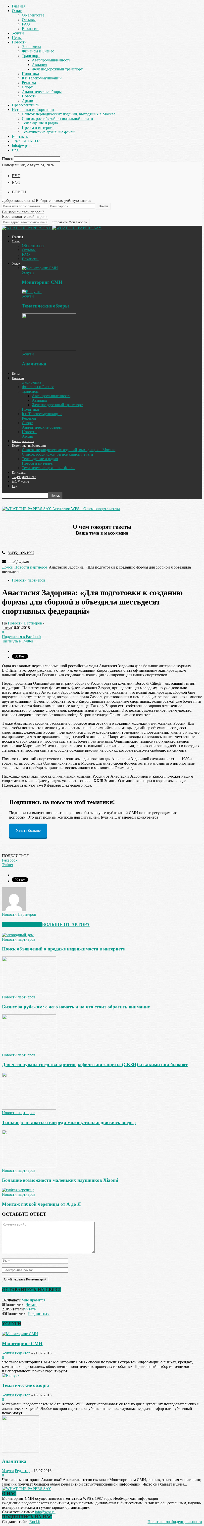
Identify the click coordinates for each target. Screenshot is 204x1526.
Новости (19, 42)
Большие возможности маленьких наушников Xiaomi (60, 1180)
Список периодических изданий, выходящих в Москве (68, 114)
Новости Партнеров (25, 623)
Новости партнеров (28, 580)
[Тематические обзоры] (32, 292)
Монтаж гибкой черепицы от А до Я (41, 1204)
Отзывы (29, 19)
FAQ (26, 24)
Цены (17, 37)
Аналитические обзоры (42, 91)
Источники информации (33, 109)
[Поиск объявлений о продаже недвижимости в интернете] (18, 935)
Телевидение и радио (40, 123)
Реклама (29, 82)
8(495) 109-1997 (21, 553)
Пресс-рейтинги (26, 105)
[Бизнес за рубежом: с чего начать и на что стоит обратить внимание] (29, 992)
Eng (15, 150)
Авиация (39, 64)
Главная (18, 6)
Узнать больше (28, 830)
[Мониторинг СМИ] (40, 268)
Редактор (22, 1353)
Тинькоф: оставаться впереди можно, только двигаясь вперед (69, 1122)
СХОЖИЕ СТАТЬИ (22, 924)
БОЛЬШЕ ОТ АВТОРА (66, 924)
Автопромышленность (51, 60)
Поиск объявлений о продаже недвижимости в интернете (63, 948)
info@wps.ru (22, 145)
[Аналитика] (49, 349)
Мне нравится (33, 1300)
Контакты (20, 136)
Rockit (34, 1522)
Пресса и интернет (38, 127)
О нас (17, 10)
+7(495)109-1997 (26, 141)
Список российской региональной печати (57, 118)
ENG (16, 182)
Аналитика (34, 363)
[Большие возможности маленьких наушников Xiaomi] (29, 1166)
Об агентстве (33, 15)
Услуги (18, 33)
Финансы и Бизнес (38, 51)
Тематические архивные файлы (48, 132)
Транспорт (31, 55)
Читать (31, 1304)
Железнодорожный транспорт (57, 69)
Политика (30, 73)
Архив (27, 100)
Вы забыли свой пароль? (23, 212)
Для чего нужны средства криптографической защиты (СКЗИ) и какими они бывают (95, 1064)
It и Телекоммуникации (42, 78)
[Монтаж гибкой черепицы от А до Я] (18, 1190)
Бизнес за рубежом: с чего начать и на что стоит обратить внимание (76, 1006)
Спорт (27, 87)
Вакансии (30, 28)
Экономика (31, 46)
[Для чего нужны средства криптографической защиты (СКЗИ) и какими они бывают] (29, 1050)
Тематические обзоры (45, 305)
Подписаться (39, 1313)
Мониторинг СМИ (42, 282)
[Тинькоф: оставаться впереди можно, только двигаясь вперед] (29, 1108)
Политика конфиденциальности (175, 1522)
